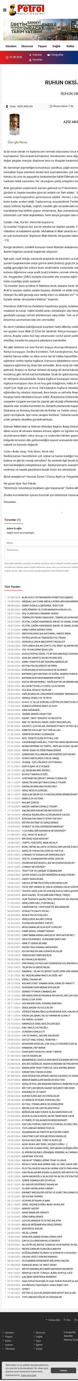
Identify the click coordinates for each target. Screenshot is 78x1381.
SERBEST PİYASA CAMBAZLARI (31, 991)
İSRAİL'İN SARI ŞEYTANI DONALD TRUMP (36, 782)
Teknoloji (10, 1348)
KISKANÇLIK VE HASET (26, 1091)
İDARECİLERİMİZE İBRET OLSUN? (32, 706)
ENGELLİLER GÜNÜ (24, 999)
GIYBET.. (19, 1288)
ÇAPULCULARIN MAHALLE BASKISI (33, 1240)
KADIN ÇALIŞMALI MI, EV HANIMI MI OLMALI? (38, 1015)
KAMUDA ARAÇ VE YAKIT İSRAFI (32, 1264)
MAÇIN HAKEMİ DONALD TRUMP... (33, 806)
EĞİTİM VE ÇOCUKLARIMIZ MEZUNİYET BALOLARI (41, 1292)
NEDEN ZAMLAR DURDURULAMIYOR (34, 1248)
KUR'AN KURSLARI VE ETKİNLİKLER (33, 1095)
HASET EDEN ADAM (25, 878)
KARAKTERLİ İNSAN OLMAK (29, 1071)
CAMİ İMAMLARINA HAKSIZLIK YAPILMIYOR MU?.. (41, 935)
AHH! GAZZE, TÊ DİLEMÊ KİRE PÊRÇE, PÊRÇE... (39, 895)
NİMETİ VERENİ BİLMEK (27, 943)
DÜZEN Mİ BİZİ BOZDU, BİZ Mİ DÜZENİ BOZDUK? (41, 862)
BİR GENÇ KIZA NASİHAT (28, 838)
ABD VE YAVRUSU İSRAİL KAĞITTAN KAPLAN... (39, 722)
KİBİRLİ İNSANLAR (24, 979)
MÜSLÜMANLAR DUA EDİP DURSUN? (34, 927)
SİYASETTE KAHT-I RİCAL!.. (28, 911)
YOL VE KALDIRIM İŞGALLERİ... (30, 649)
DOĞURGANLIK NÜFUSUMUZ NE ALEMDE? (37, 669)
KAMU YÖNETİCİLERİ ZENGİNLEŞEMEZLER (37, 661)
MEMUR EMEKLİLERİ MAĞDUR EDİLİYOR (36, 1079)
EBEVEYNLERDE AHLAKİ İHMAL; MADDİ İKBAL (39, 633)
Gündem (11, 46)
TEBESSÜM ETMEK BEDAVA (29, 955)
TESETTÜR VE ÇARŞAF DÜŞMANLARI (34, 870)
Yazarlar (37, 59)
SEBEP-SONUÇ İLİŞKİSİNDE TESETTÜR (35, 605)
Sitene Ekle (54, 1319)
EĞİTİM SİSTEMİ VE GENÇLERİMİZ (33, 822)
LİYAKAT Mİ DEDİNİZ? (26, 866)
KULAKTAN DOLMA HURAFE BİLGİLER (34, 951)
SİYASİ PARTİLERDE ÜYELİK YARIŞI (33, 758)
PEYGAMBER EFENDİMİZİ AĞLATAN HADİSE (38, 1260)
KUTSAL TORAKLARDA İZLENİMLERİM (35, 1104)
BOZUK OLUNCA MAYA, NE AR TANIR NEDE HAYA (40, 1115)
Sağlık (56, 46)
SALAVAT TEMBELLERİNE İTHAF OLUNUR (36, 1160)
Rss (68, 1319)
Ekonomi (27, 46)
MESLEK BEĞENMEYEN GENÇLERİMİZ (34, 1224)
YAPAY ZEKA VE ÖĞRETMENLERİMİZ (34, 750)
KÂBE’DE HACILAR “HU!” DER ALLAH (34, 730)
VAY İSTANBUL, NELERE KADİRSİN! (33, 1035)
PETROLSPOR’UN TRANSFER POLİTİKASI (36, 637)
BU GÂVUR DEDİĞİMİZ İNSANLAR (32, 1184)
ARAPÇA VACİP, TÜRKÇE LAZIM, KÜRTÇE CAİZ (40, 1272)
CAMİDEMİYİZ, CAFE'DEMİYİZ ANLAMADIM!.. (38, 906)
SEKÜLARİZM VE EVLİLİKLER (30, 1007)
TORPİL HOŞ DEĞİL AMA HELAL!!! (32, 842)
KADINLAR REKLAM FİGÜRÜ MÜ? (32, 786)
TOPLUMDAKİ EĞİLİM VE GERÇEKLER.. (35, 1297)
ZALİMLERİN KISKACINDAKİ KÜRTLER (34, 810)
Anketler (68, 1335)
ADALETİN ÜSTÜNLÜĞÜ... (28, 915)
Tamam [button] (63, 1370)
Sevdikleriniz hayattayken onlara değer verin (37, 1284)
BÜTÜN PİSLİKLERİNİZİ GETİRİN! (32, 665)
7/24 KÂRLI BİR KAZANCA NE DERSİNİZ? (36, 830)
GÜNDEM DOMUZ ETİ (26, 1031)
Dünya (39, 1348)
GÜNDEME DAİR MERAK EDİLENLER (33, 987)
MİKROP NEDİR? (23, 1208)
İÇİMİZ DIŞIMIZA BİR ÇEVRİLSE (31, 1180)
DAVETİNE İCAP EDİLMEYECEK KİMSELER (36, 1136)
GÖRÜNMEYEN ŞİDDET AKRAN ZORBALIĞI (37, 778)
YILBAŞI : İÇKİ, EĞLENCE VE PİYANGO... (35, 762)
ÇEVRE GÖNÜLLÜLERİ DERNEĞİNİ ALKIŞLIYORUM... (41, 874)
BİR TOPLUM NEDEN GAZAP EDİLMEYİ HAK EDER (41, 1087)
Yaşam (42, 46)
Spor (38, 1340)
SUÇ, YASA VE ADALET (27, 834)
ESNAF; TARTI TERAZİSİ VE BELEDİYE (34, 718)
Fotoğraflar (57, 54)
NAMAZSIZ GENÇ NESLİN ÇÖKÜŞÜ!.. (34, 1023)
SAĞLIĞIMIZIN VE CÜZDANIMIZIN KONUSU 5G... (40, 609)
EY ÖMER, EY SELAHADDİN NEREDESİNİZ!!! (37, 1120)
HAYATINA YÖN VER (25, 1156)
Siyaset (9, 1344)
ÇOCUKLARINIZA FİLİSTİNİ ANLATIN (34, 1220)
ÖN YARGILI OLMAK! (25, 1019)
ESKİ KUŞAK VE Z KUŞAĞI (28, 766)
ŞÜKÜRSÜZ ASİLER (25, 1228)
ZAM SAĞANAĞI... (24, 709)
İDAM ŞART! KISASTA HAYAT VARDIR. (34, 1051)
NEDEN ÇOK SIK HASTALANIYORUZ (33, 1108)
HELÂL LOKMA (22, 1232)
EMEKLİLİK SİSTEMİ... (26, 798)
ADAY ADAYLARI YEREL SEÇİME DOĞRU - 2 (37, 1144)
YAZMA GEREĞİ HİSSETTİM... (30, 713)
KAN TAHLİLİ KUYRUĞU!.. (28, 1027)
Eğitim (39, 1344)
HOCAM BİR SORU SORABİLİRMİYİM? (34, 1003)
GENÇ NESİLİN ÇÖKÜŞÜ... (28, 790)
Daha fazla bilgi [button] (28, 1375)
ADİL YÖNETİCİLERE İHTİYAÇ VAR (32, 738)
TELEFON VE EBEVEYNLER (28, 967)
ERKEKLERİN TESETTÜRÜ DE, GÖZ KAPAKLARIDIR (41, 1067)
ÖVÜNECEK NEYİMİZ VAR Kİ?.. (30, 923)
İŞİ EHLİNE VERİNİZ (25, 1196)
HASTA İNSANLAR (24, 1055)
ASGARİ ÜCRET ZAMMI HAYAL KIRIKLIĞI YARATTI (40, 983)
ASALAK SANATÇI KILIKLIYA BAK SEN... (35, 657)
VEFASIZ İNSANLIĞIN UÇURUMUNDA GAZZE (38, 814)
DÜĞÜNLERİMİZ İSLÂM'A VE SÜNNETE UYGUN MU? (42, 1252)
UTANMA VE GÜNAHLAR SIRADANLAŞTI (36, 854)
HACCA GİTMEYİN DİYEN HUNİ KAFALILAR (37, 882)
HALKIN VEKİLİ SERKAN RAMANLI (32, 1256)
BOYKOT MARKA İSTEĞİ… (28, 774)
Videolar (37, 54)
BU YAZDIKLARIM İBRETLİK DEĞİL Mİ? (35, 975)
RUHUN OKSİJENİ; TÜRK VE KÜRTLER (34, 1140)
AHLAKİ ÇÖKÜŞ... (23, 802)
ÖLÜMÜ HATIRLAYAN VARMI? (30, 1188)
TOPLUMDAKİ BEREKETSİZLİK (30, 1128)
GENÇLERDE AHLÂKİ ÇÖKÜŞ (29, 919)
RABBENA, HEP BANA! (26, 1047)
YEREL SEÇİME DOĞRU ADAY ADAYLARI (35, 1204)
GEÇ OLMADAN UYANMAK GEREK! (32, 613)
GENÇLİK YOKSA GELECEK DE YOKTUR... (36, 850)
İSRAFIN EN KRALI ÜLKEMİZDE (30, 734)
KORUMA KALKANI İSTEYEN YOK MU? (34, 818)
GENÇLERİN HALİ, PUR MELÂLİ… (31, 902)
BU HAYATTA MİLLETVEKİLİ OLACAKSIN (36, 685)
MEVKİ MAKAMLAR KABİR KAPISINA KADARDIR (40, 1268)
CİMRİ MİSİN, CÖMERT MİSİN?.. (31, 931)
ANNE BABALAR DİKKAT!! (28, 1212)
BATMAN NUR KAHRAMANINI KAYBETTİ (35, 677)
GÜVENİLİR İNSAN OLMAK (28, 1200)
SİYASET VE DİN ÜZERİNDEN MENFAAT (35, 826)
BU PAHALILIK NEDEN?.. (27, 959)
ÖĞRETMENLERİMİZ (25, 1216)
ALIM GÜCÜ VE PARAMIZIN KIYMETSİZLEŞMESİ (40, 597)
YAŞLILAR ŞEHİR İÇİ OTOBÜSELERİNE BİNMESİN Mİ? (42, 794)
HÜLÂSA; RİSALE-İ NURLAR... (30, 689)
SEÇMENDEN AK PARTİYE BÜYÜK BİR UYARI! (38, 1132)
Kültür (70, 46)
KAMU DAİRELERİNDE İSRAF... (30, 629)
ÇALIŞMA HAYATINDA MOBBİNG (31, 1276)
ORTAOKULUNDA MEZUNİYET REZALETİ (36, 641)
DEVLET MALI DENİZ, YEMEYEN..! (32, 1039)
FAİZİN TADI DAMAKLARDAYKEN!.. (33, 947)
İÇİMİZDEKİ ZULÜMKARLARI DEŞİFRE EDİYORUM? (41, 754)
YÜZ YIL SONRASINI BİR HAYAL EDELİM (35, 858)
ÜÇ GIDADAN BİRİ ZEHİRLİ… (29, 770)
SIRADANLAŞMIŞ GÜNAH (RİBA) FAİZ (34, 1236)
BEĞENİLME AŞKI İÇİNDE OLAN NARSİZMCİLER (39, 1112)
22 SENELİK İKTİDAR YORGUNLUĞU (33, 1099)
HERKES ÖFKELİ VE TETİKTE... (30, 697)
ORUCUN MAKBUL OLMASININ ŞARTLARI (36, 939)
